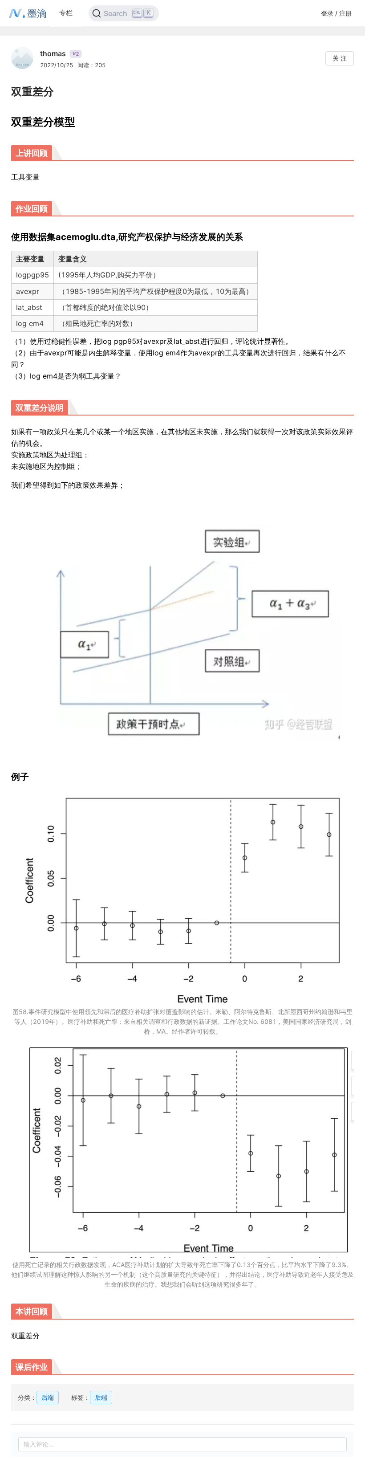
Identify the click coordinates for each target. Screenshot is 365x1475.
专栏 (66, 12)
